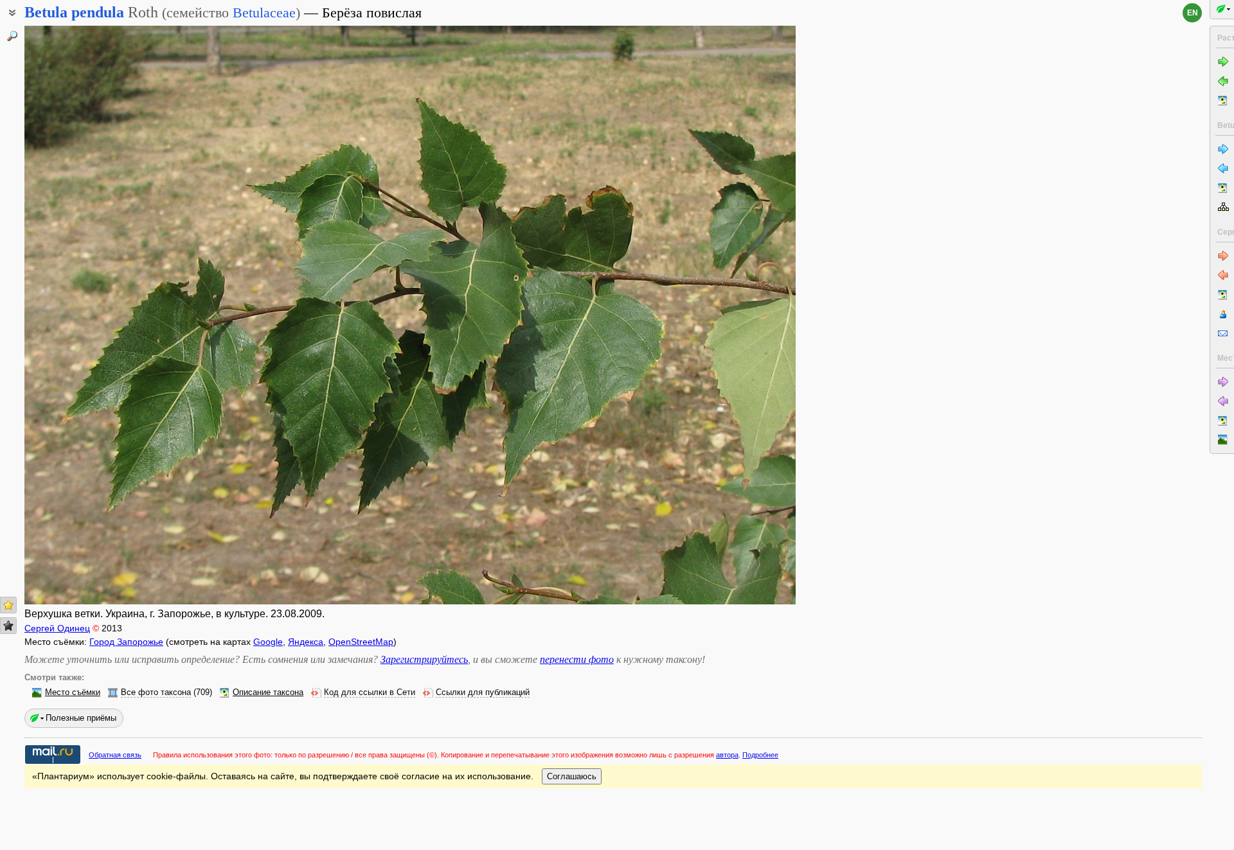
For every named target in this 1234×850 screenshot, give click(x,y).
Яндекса (305, 642)
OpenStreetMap (360, 642)
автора (727, 755)
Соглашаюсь (571, 776)
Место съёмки (72, 692)
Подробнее (760, 755)
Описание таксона (268, 692)
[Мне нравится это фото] (8, 605)
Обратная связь (115, 755)
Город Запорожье (126, 642)
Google (268, 642)
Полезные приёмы (81, 718)
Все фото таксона (156, 692)
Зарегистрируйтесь (424, 659)
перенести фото (577, 659)
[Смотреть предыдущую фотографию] (105, 315)
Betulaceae (264, 13)
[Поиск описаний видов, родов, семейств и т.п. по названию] (12, 36)
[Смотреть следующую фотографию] (715, 315)
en (1192, 12)
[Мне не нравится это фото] (8, 625)
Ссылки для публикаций (483, 692)
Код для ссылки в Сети (369, 692)
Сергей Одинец (57, 628)
